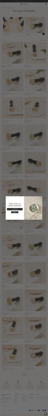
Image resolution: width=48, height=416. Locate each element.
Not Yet (14, 212)
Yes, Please (14, 209)
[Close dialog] (41, 197)
